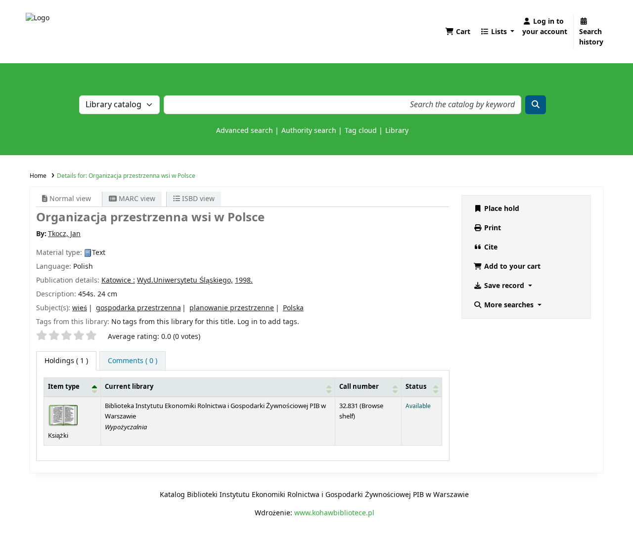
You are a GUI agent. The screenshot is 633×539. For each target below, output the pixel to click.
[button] (457, 32)
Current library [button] (129, 386)
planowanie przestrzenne (231, 308)
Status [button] (416, 386)
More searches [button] (509, 305)
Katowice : (118, 280)
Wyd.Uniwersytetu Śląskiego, (185, 280)
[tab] (132, 361)
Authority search (308, 130)
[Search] (535, 104)
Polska (293, 308)
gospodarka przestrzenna (138, 308)
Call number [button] (359, 386)
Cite (489, 247)
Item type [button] (64, 386)
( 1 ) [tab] (66, 361)
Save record (504, 286)
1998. (244, 280)
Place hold (500, 209)
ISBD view (197, 199)
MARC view (136, 199)
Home (38, 175)
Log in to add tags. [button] (268, 322)
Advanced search (244, 130)
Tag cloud (361, 130)
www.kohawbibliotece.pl (334, 513)
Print (491, 228)
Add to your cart (511, 266)
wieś (79, 308)
